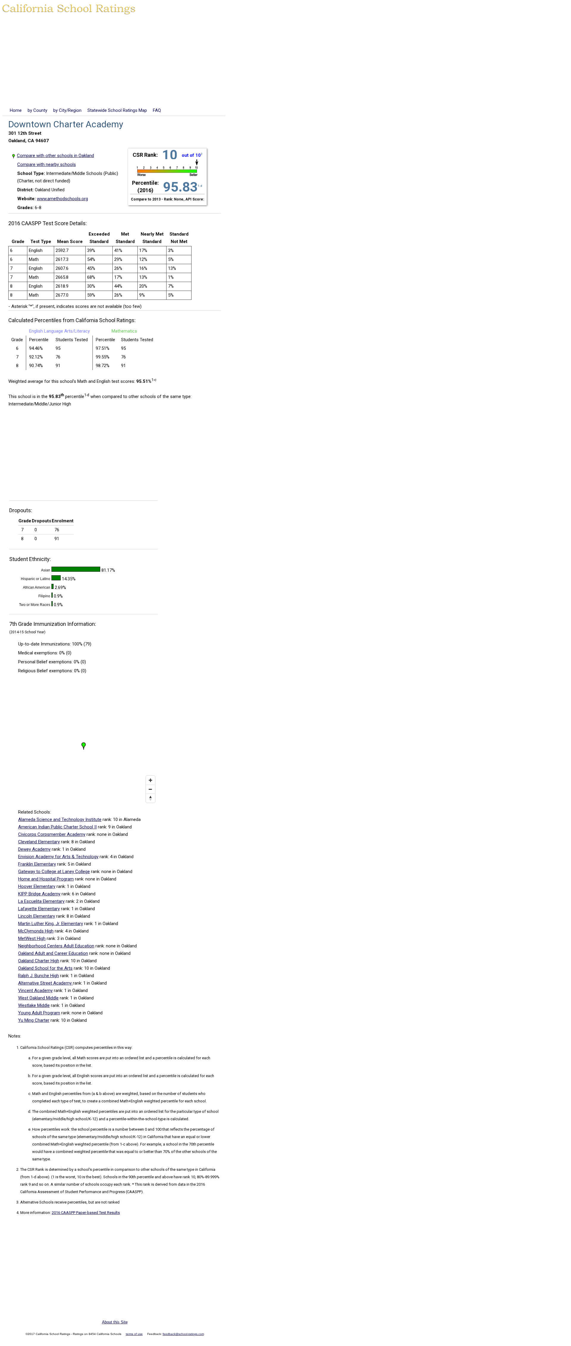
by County (37, 110)
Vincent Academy (35, 990)
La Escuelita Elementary (41, 901)
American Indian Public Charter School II (57, 827)
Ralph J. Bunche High (38, 975)
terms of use (134, 1334)
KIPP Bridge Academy (39, 894)
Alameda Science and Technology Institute (59, 819)
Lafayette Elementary (39, 908)
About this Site (115, 1322)
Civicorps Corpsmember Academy (51, 834)
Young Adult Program (39, 1013)
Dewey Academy (34, 849)
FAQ (157, 110)
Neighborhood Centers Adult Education (56, 946)
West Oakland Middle (38, 998)
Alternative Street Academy (45, 983)
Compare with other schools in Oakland (55, 155)
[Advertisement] (285, 62)
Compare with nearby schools (46, 164)
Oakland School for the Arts (45, 968)
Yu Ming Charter (33, 1020)
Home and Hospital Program (46, 879)
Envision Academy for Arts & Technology (58, 856)
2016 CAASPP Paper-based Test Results (86, 1212)
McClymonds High (36, 931)
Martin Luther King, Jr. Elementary (50, 923)
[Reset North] (150, 798)
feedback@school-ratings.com (183, 1334)
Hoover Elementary (36, 886)
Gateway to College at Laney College (54, 871)
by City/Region (67, 110)
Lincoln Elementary (36, 916)
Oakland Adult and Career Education (53, 953)
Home (16, 110)
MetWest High (32, 938)
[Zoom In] (150, 780)
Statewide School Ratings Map (117, 110)
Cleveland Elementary (39, 841)
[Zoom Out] (150, 789)
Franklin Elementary (37, 864)
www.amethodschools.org (62, 198)
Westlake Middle (34, 1005)
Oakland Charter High (38, 960)
